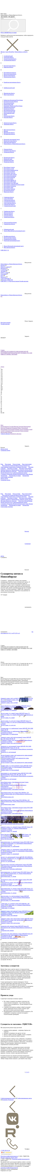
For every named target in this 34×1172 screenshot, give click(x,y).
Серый (30, 429)
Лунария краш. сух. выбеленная (9, 734)
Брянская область (8, 67)
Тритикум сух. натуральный (8, 752)
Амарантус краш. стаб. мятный (9, 915)
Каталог (3, 265)
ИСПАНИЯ (10, 351)
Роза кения (8, 464)
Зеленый (21, 426)
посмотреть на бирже (6, 701)
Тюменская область (9, 217)
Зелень (27, 470)
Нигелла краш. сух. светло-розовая (10, 900)
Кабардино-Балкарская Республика (13, 100)
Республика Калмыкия (10, 176)
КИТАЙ (26, 351)
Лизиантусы (26, 465)
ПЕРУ (19, 353)
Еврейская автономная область (12, 82)
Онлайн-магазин (23, 281)
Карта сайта (14, 1157)
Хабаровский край (9, 229)
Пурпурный (11, 429)
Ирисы (17, 465)
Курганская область (9, 116)
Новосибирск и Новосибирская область (14, 143)
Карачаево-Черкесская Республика (13, 106)
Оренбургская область (10, 150)
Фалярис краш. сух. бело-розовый (10, 770)
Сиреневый (8, 431)
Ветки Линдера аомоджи (7, 838)
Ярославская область (9, 247)
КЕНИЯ (21, 351)
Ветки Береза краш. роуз (7, 797)
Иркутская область (9, 94)
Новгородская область (10, 142)
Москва (3, 51)
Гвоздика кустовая (12, 468)
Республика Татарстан (10, 186)
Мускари (3, 471)
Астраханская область (10, 60)
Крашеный (9, 428)
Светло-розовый (24, 429)
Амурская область (9, 57)
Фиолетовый (4, 432)
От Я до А (17, 633)
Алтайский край (8, 56)
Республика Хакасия (9, 189)
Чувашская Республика (10, 239)
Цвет (2, 425)
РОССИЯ (29, 353)
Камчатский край (8, 104)
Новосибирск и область (21, 51)
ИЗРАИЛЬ (4, 351)
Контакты (3, 268)
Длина (2, 366)
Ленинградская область (10, 123)
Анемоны (19, 467)
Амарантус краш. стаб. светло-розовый (11, 743)
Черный (10, 432)
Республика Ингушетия (10, 174)
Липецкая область (9, 124)
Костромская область (9, 110)
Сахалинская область (9, 201)
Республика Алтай (9, 168)
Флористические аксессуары (21, 474)
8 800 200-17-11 (5, 250)
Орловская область (9, 152)
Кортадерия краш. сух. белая (8, 876)
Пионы (30, 471)
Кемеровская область (9, 107)
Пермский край (8, 159)
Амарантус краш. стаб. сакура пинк (10, 923)
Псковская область (9, 162)
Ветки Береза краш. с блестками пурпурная (12, 789)
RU (1, 296)
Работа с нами (5, 272)
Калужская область (9, 103)
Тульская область (8, 215)
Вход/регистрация (14, 281)
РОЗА (2, 32)
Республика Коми (8, 179)
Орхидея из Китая (23, 471)
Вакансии (3, 277)
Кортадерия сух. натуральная (8, 779)
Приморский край (9, 160)
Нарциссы (9, 471)
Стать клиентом (5, 278)
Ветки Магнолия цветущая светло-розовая (12, 823)
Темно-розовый (24, 431)
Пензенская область (9, 157)
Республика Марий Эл (10, 180)
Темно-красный (15, 431)
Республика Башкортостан (11, 170)
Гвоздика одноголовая (25, 468)
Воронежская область (9, 77)
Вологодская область (9, 75)
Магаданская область (9, 129)
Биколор (6, 426)
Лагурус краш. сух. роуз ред (8, 725)
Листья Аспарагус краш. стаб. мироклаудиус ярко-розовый (16, 762)
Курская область (8, 117)
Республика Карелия (9, 177)
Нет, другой (11, 16)
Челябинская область (9, 236)
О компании (4, 269)
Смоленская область (9, 204)
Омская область (8, 149)
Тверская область (8, 212)
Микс (19, 428)
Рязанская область (8, 191)
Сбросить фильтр (5, 433)
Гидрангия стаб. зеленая (7, 930)
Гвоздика (24, 467)
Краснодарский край (9, 111)
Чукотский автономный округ (12, 240)
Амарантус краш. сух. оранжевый (10, 854)
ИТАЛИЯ (16, 351)
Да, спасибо (4, 16)
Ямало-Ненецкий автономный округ (14, 246)
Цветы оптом (4, 449)
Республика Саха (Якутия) (11, 183)
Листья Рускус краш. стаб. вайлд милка (11, 885)
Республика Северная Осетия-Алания (14, 184)
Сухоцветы (4, 474)
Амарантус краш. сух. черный (9, 831)
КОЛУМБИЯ (4, 353)
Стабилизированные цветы (19, 472)
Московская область (9, 132)
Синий (3, 431)
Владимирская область (10, 72)
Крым (5, 114)
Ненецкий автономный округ (12, 139)
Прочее (3, 472)
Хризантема (4, 475)
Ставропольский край (10, 206)
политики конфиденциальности (9, 1167)
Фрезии (31, 474)
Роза (2, 464)
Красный (3, 428)
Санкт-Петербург (9, 51)
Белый (2, 426)
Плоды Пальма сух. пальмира (9, 710)
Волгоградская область (10, 74)
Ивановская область (9, 93)
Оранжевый (24, 428)
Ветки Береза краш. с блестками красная (11, 813)
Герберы (3, 470)
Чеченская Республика (10, 237)
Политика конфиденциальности (9, 1156)
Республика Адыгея (9, 167)
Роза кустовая (12, 32)
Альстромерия (5, 467)
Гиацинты (8, 470)
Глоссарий (4, 274)
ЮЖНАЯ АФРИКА (6, 354)
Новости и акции (5, 267)
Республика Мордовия (10, 181)
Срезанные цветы (5, 450)
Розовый (17, 429)
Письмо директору (6, 1157)
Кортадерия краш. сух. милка (8, 893)
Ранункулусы (8, 472)
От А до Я (11, 633)
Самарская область (9, 197)
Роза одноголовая (26, 464)
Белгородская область (9, 65)
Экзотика (10, 477)
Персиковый (4, 429)
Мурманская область (9, 134)
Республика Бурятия (9, 171)
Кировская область (9, 108)
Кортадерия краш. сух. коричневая (10, 846)
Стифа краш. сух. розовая (7, 908)
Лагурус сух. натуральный (8, 861)
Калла (21, 465)
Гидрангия (12, 465)
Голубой (11, 426)
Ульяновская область (9, 224)
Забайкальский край (9, 87)
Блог (2, 275)
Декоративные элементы (18, 470)
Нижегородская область (10, 141)
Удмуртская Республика (10, 222)
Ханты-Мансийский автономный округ (14, 231)
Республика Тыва (8, 187)
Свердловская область (10, 203)
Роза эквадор (5, 465)
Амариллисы (12, 467)
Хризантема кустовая (15, 475)
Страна (3, 350)
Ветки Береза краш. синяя (8, 804)
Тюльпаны (10, 474)
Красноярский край (9, 113)
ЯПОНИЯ (14, 354)
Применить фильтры (15, 433)
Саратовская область (9, 200)
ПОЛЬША (24, 353)
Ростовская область (9, 190)
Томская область (8, 214)
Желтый (16, 426)
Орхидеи (14, 471)
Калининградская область (11, 101)
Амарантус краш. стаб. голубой (9, 702)
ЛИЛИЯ (6, 32)
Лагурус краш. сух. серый (8, 717)
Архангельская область (10, 59)
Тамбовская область (9, 211)
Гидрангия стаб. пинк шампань (9, 938)
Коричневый (27, 426)
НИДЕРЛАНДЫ (12, 353)
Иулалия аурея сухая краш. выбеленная (11, 869)
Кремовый (15, 428)
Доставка (3, 271)
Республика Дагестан (9, 173)
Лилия (30, 470)
